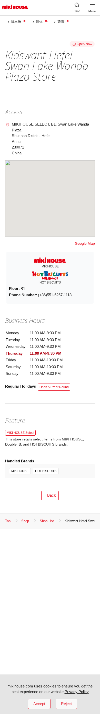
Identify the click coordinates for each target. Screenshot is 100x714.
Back (51, 495)
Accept (39, 703)
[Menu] (92, 7)
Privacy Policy (77, 692)
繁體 (60, 21)
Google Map (85, 243)
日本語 (16, 21)
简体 (39, 21)
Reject (66, 703)
